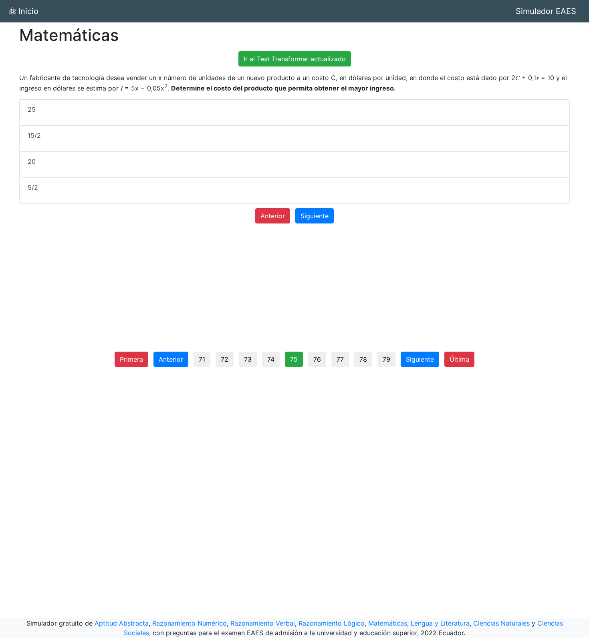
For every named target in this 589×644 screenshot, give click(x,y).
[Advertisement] (294, 291)
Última (459, 359)
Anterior (272, 216)
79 (386, 359)
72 (224, 359)
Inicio (28, 11)
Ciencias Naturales (501, 623)
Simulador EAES (546, 11)
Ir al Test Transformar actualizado (295, 59)
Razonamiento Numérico (189, 623)
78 (363, 359)
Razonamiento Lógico (332, 623)
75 (294, 359)
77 (340, 359)
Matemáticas (387, 623)
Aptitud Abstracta (122, 623)
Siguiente (315, 216)
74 (270, 359)
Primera (131, 359)
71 (202, 359)
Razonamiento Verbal (262, 623)
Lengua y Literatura (440, 623)
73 (248, 359)
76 (317, 359)
